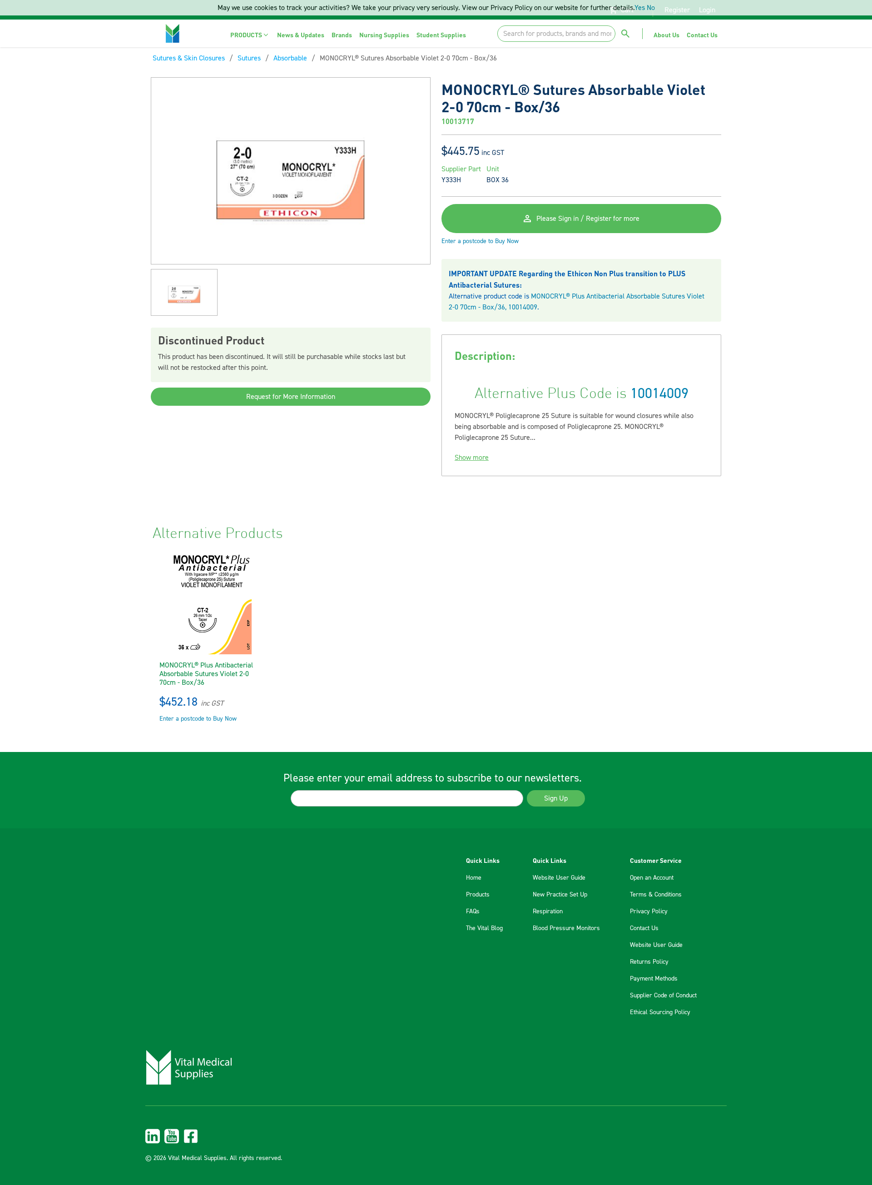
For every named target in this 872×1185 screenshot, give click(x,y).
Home (473, 878)
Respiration (548, 911)
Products (478, 895)
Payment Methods (654, 979)
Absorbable (290, 58)
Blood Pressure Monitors (566, 928)
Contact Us (644, 928)
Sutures (249, 58)
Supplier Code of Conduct (663, 995)
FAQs (473, 911)
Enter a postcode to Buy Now (480, 241)
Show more (472, 457)
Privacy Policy (649, 911)
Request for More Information (290, 396)
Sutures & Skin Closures (189, 58)
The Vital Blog (484, 928)
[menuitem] (250, 35)
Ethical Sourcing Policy (660, 1012)
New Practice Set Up (560, 895)
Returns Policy (649, 962)
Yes (639, 7)
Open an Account (652, 878)
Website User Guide (559, 878)
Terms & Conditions (656, 895)
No (651, 7)
